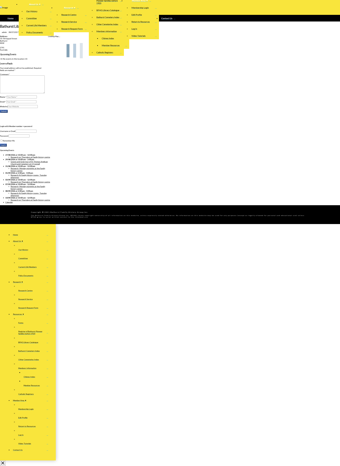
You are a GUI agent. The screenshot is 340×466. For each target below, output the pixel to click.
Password (4, 136)
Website (4, 106)
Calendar (9, 202)
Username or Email (7, 131)
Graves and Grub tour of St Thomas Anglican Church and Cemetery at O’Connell (29, 163)
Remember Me (9, 141)
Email (3, 102)
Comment (5, 74)
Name (3, 97)
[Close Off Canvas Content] (3, 463)
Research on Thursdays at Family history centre (30, 157)
